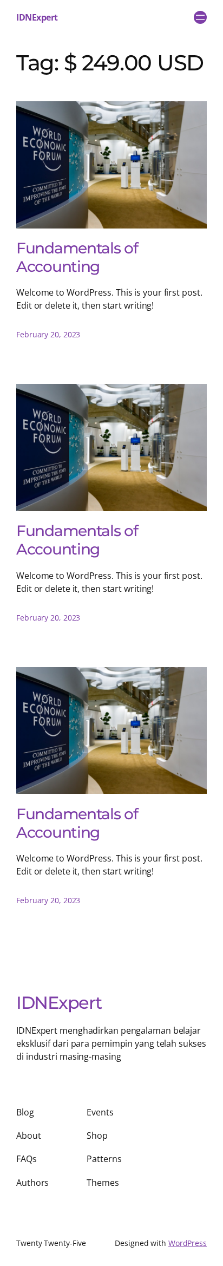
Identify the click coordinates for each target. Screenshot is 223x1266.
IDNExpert (37, 17)
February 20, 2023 (48, 334)
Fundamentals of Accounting (77, 257)
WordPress (187, 1243)
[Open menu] (200, 17)
